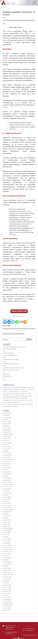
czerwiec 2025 (7, 442)
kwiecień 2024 (7, 472)
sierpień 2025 (7, 438)
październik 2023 (8, 484)
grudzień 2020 (7, 545)
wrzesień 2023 (7, 486)
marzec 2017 (7, 593)
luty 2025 (5, 451)
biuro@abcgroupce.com (29, 635)
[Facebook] (5, 322)
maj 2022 (5, 518)
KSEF (4, 361)
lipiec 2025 (6, 440)
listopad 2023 (7, 482)
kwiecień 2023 (7, 497)
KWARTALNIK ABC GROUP (11, 363)
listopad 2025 (7, 432)
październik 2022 (8, 509)
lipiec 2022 (6, 514)
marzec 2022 (7, 522)
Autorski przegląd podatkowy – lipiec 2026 (15, 391)
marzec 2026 (7, 423)
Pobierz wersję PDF (19, 311)
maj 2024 (5, 469)
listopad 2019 (7, 572)
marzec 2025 (7, 449)
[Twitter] (13, 322)
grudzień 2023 (7, 480)
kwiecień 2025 (7, 447)
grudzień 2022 (7, 505)
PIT (4, 372)
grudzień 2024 (7, 455)
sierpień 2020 (7, 553)
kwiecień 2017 (7, 591)
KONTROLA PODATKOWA (10, 359)
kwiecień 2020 (7, 562)
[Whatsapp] (17, 322)
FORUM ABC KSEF (8, 353)
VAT (4, 378)
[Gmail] (21, 322)
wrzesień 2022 (7, 511)
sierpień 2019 (7, 578)
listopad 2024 (7, 457)
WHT (4, 380)
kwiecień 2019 (7, 585)
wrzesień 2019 (7, 576)
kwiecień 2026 (7, 421)
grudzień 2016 (7, 599)
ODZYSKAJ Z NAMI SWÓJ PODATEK (14, 368)
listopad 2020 (7, 547)
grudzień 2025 (7, 430)
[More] (25, 322)
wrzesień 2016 (7, 606)
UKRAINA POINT (8, 376)
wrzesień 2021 (7, 530)
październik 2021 (8, 528)
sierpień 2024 (7, 463)
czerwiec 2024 (7, 467)
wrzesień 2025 (7, 436)
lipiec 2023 (6, 490)
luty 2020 (5, 566)
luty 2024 (5, 476)
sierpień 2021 (7, 532)
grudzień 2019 (7, 570)
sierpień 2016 (7, 608)
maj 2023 (5, 495)
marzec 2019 (7, 587)
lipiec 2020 (6, 555)
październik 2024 (8, 459)
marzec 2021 (7, 541)
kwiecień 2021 (7, 539)
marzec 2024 (7, 474)
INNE (4, 357)
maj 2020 (5, 560)
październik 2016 (8, 604)
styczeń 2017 (7, 597)
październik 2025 (8, 434)
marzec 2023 (7, 499)
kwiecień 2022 (7, 520)
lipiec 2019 (6, 581)
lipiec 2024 (6, 465)
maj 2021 (5, 537)
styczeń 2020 (7, 568)
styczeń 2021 (7, 543)
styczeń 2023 (7, 503)
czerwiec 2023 (7, 493)
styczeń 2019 (7, 589)
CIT (4, 351)
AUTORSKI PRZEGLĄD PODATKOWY (14, 347)
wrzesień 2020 (7, 551)
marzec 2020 (7, 564)
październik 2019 (8, 574)
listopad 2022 (7, 507)
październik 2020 (8, 549)
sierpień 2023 (7, 488)
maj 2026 (5, 419)
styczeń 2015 (7, 610)
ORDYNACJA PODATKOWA (11, 370)
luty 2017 (5, 595)
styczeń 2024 (7, 478)
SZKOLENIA (6, 374)
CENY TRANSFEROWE (10, 349)
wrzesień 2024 (7, 461)
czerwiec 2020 (7, 557)
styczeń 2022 (7, 524)
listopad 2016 (7, 602)
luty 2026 (5, 426)
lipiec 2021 (6, 534)
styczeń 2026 (7, 428)
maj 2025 (5, 444)
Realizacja (15, 638)
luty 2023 (5, 501)
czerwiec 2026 (7, 417)
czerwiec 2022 (7, 516)
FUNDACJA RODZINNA (10, 355)
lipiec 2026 (6, 415)
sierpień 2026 (7, 413)
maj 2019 (5, 583)
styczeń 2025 (7, 453)
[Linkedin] (9, 322)
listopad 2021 (7, 526)
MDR (4, 366)
